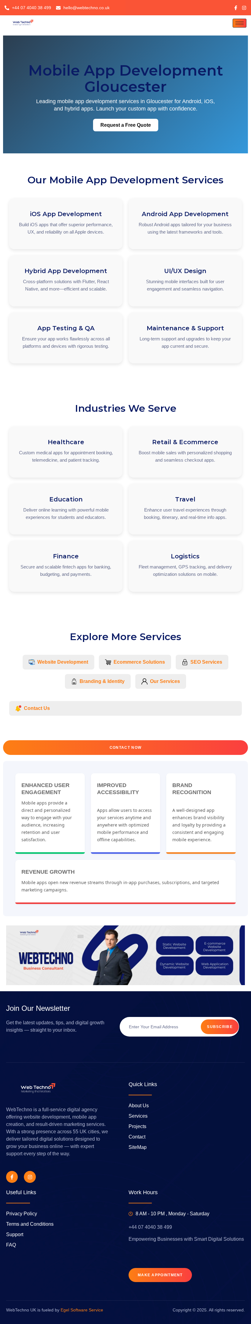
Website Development (62, 662)
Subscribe (220, 1027)
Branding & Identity (102, 681)
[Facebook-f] (12, 1177)
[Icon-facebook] (236, 8)
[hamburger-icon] (239, 23)
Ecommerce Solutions (139, 662)
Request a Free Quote (125, 125)
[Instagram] (244, 8)
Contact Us (37, 708)
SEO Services (206, 662)
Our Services (165, 681)
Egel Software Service (82, 1309)
